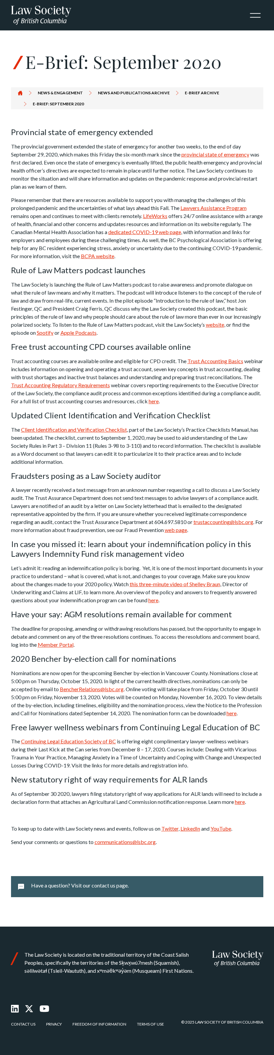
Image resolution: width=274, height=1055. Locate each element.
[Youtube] (44, 1008)
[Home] (237, 958)
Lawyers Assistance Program (213, 208)
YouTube (221, 828)
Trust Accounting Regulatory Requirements (60, 385)
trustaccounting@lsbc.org (223, 522)
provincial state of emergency (215, 154)
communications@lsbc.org (125, 842)
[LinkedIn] (15, 1008)
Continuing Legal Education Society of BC (68, 741)
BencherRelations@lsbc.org (92, 689)
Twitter (169, 828)
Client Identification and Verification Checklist (74, 429)
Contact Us (23, 1024)
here (154, 401)
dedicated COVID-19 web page (144, 232)
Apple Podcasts (78, 332)
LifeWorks (155, 216)
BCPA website (97, 256)
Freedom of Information (99, 1024)
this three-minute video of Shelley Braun (175, 584)
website (215, 324)
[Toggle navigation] (255, 15)
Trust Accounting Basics (215, 361)
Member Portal (56, 644)
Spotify (45, 332)
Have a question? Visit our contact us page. (80, 885)
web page (176, 530)
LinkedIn (190, 828)
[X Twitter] (29, 1008)
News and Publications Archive (134, 92)
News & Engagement (60, 92)
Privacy (54, 1024)
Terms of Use (150, 1024)
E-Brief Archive (202, 92)
